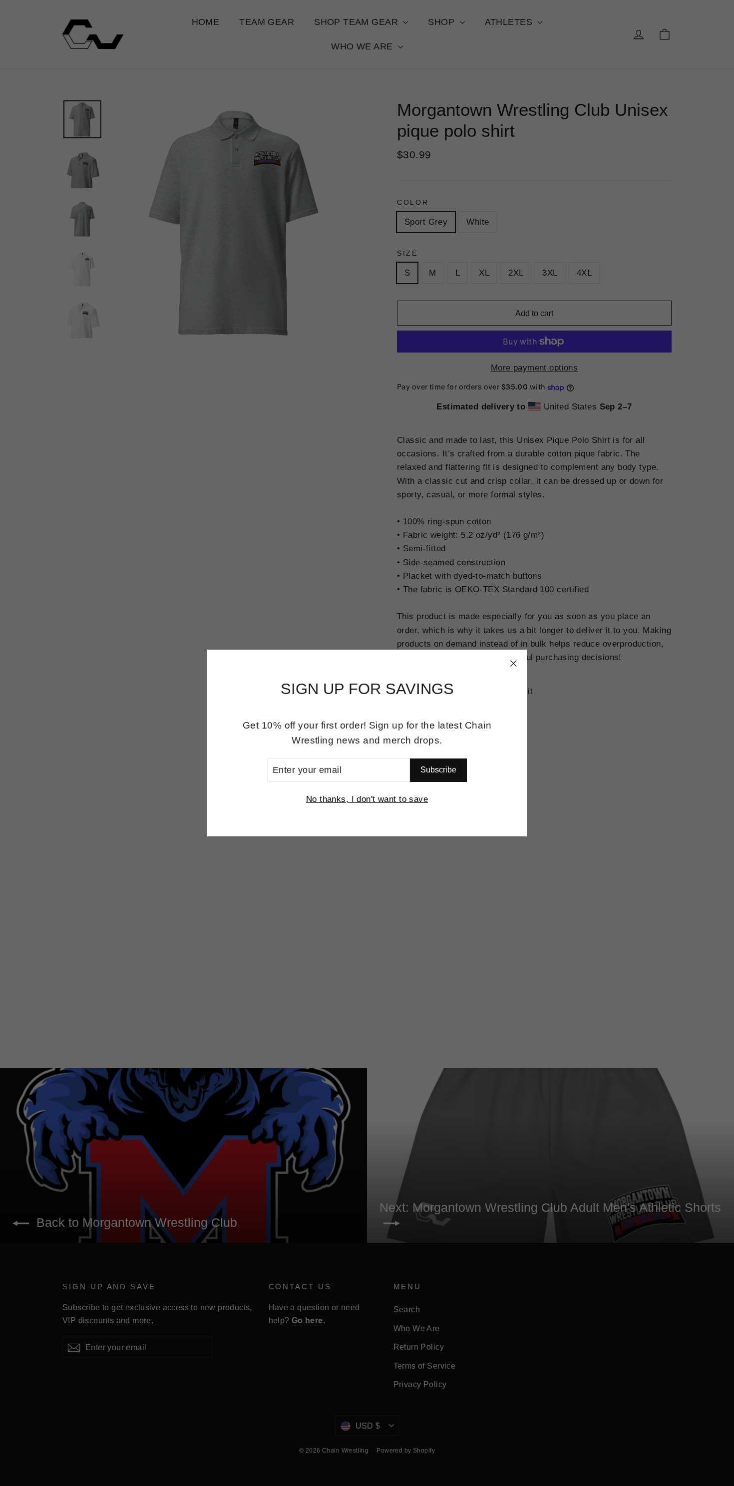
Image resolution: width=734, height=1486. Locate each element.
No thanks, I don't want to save (367, 799)
